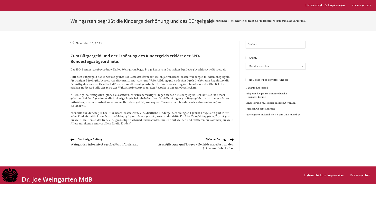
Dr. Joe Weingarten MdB (57, 179)
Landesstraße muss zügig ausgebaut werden (271, 103)
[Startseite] (203, 21)
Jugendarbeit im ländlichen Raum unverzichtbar (273, 115)
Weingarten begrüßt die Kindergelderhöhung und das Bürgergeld (268, 21)
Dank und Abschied (257, 88)
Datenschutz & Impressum (325, 5)
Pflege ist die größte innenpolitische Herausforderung (266, 95)
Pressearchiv (361, 5)
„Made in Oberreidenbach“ (261, 109)
